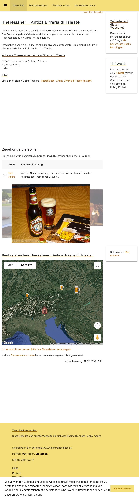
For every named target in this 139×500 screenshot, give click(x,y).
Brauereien (98, 12)
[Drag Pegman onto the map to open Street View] (97, 337)
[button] (44, 494)
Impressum (18, 476)
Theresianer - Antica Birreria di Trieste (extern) (66, 80)
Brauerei (114, 255)
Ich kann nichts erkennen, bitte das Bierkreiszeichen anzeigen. (36, 349)
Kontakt (16, 473)
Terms (99, 344)
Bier (127, 252)
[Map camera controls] (97, 325)
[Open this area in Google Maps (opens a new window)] (8, 343)
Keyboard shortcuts (58, 344)
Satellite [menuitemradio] (26, 265)
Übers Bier (88, 12)
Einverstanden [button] (122, 488)
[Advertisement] (52, 112)
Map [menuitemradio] (10, 265)
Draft (121, 72)
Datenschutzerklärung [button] (29, 494)
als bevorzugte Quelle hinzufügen (120, 44)
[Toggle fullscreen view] (97, 265)
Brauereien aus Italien (23, 355)
